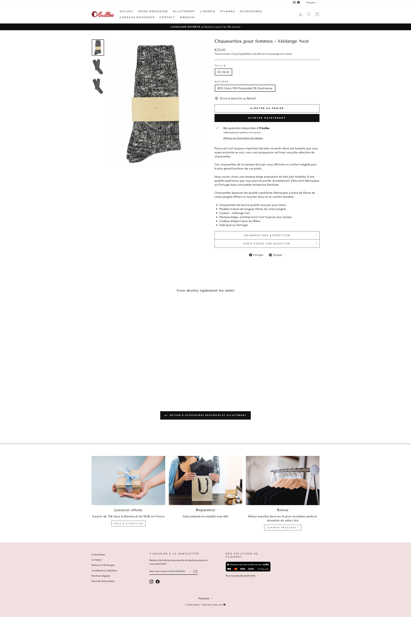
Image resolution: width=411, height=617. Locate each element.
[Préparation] (205, 480)
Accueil (127, 11)
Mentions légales (101, 575)
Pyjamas (227, 11)
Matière (221, 81)
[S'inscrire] (195, 571)
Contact (167, 17)
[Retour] (282, 480)
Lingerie (207, 11)
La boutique (98, 554)
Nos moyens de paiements (240, 575)
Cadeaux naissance (137, 17)
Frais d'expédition (242, 53)
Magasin (187, 17)
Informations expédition (267, 235)
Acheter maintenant (267, 117)
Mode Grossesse (153, 11)
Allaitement (184, 11)
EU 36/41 (223, 72)
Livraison (97, 559)
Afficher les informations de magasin (243, 138)
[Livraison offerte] (128, 480)
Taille (220, 65)
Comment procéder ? (283, 527)
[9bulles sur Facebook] (158, 581)
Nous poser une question (267, 243)
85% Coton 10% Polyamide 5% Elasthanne (245, 88)
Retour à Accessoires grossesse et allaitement (208, 415)
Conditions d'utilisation (104, 570)
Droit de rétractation (103, 581)
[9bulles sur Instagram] (151, 581)
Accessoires (251, 11)
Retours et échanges (103, 565)
